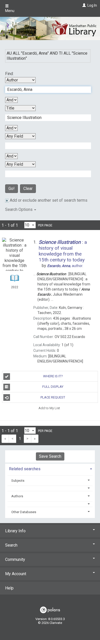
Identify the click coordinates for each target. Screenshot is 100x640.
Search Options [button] (19, 209)
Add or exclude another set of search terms (48, 200)
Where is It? (53, 376)
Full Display (52, 387)
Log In (92, 5)
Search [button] (11, 545)
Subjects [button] (17, 480)
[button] (50, 488)
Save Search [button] (50, 456)
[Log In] (83, 5)
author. (65, 266)
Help (9, 588)
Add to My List (49, 408)
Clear (28, 188)
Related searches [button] (25, 468)
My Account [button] (15, 573)
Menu (9, 11)
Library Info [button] (15, 530)
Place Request (53, 397)
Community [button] (15, 559)
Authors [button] (17, 496)
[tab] (50, 468)
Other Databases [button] (23, 512)
